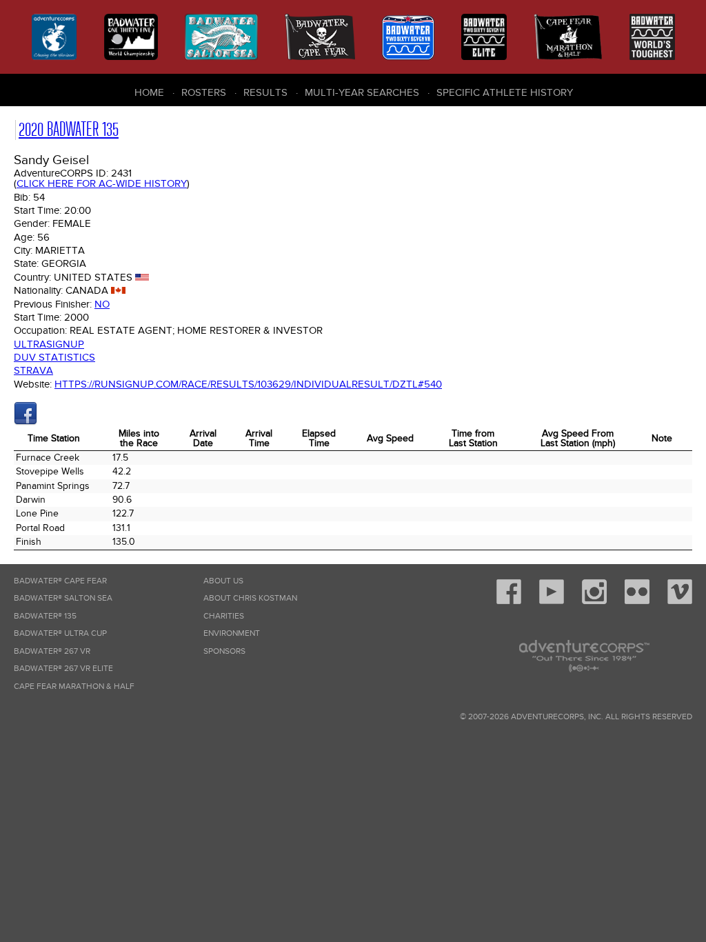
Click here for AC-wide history (102, 183)
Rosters (203, 92)
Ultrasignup (49, 344)
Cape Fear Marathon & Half (74, 686)
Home (149, 92)
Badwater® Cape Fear (60, 581)
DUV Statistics (54, 357)
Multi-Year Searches (362, 92)
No (102, 304)
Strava (33, 370)
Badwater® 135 (45, 616)
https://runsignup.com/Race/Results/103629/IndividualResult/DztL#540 (248, 384)
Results (265, 92)
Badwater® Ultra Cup (60, 633)
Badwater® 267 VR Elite (63, 668)
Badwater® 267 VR (52, 651)
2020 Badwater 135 (69, 129)
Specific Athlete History (504, 92)
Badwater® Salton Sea (63, 598)
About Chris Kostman (250, 598)
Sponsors (224, 651)
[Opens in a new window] (25, 422)
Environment (231, 633)
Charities (223, 616)
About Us (223, 581)
